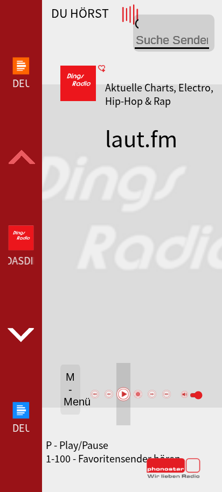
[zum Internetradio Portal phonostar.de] (173, 475)
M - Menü (72, 389)
